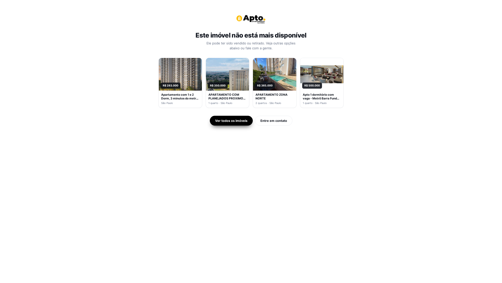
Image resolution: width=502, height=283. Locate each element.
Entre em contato (273, 121)
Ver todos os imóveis (231, 121)
